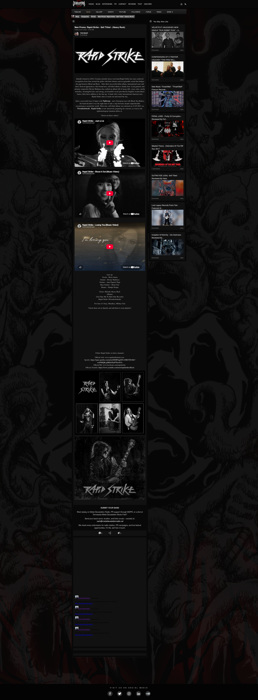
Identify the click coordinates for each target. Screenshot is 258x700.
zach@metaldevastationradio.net (109, 521)
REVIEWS (132, 4)
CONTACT (122, 4)
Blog (77, 17)
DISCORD (148, 4)
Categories (85, 17)
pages (159, 12)
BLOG (98, 4)
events (110, 12)
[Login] (181, 4)
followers (135, 12)
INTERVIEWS (107, 4)
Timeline (77, 12)
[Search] (185, 4)
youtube (122, 12)
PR (115, 4)
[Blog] (74, 21)
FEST (140, 4)
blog (88, 12)
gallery (99, 12)
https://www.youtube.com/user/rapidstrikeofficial (116, 367)
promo (93, 17)
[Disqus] (109, 566)
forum (148, 12)
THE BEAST (84, 33)
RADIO (91, 4)
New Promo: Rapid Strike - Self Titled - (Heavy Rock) (116, 17)
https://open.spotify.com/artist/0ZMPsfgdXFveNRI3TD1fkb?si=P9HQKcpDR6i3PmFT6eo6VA (113, 361)
